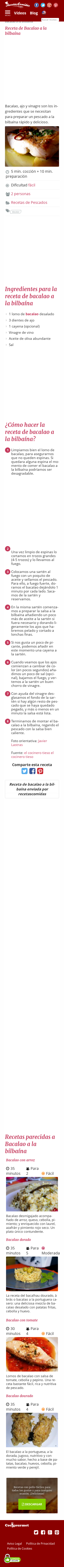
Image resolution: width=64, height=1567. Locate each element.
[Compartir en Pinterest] (39, 772)
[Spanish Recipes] (44, 13)
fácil (31, 185)
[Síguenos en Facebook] (36, 5)
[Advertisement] (32, 68)
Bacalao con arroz (20, 1160)
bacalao (32, 314)
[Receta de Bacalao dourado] (32, 1445)
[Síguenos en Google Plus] (50, 1532)
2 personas (20, 193)
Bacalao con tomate (22, 1320)
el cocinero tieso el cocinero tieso (32, 754)
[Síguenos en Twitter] (43, 5)
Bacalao (15, 211)
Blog (34, 12)
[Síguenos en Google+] (49, 5)
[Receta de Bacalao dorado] (32, 1289)
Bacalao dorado (18, 1240)
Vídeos (20, 12)
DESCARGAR (33, 1504)
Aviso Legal (15, 1543)
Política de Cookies (19, 1548)
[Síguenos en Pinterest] (56, 5)
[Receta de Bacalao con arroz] (32, 1210)
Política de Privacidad (40, 1543)
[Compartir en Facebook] (31, 772)
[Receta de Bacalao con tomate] (32, 1370)
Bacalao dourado (19, 1396)
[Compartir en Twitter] (24, 772)
